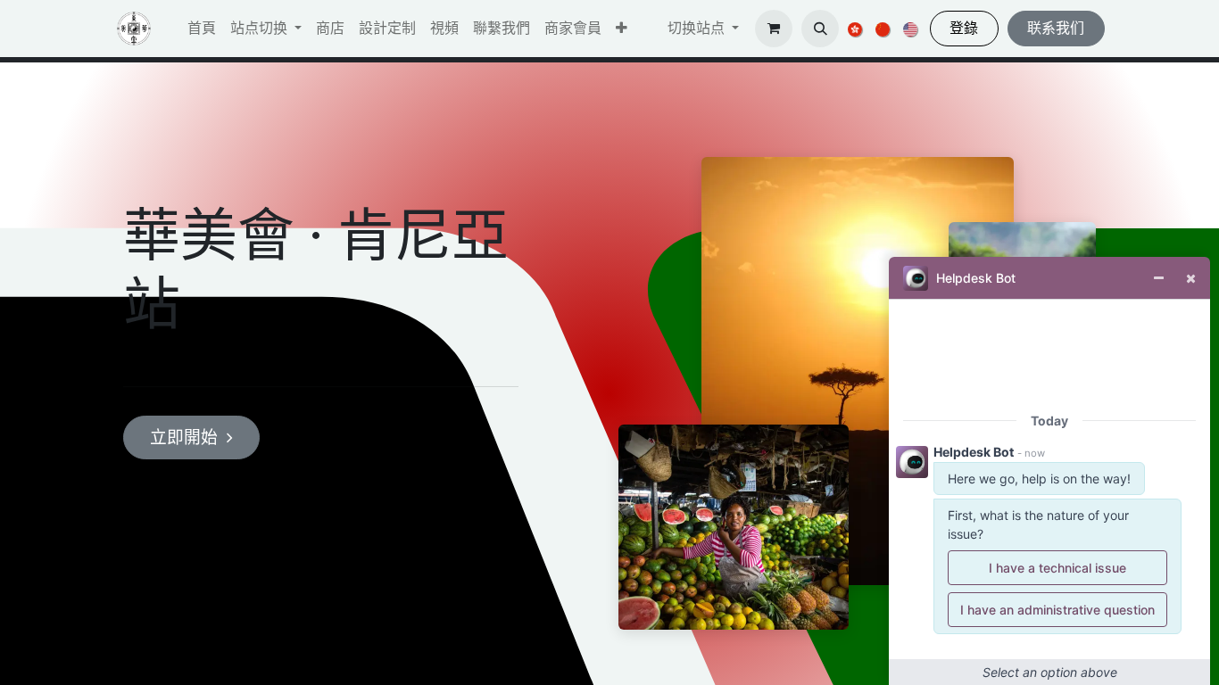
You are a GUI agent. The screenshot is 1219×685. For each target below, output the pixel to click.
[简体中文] (883, 28)
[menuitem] (201, 28)
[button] (621, 28)
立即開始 (184, 437)
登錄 (963, 28)
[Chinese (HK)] (856, 28)
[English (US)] (911, 28)
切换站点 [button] (698, 28)
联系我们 (1055, 28)
